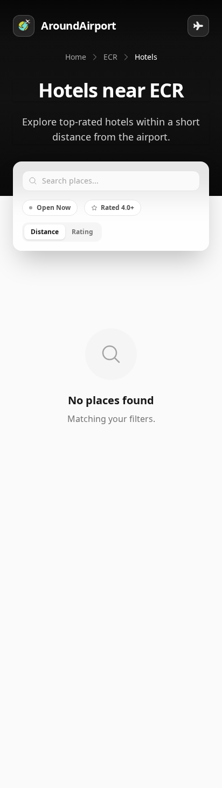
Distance (45, 231)
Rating (82, 231)
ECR (110, 57)
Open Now (54, 207)
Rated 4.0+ (117, 207)
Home (75, 57)
